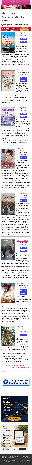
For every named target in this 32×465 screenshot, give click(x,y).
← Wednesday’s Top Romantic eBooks (13, 365)
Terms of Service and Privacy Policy (16, 462)
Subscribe (18, 1)
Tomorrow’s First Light (23, 283)
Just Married (23, 71)
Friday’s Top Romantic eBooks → (21, 367)
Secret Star (23, 32)
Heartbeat (23, 107)
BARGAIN (23, 35)
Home (12, 1)
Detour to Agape (23, 193)
